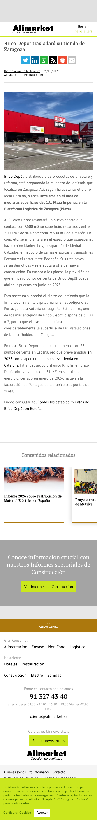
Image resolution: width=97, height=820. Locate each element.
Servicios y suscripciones (58, 778)
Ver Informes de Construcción (48, 586)
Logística (77, 646)
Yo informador (39, 772)
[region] (48, 799)
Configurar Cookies (17, 812)
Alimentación (15, 646)
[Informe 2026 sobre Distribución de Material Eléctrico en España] (34, 494)
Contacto (59, 772)
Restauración (33, 664)
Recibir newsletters (48, 740)
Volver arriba (48, 627)
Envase (38, 646)
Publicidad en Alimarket (21, 778)
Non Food (56, 646)
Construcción (15, 675)
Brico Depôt (14, 176)
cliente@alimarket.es (48, 716)
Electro (37, 675)
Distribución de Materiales (22, 71)
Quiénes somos (15, 772)
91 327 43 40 (48, 696)
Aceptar (42, 812)
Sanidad (54, 675)
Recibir (83, 28)
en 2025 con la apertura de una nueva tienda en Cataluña (48, 359)
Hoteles (10, 664)
